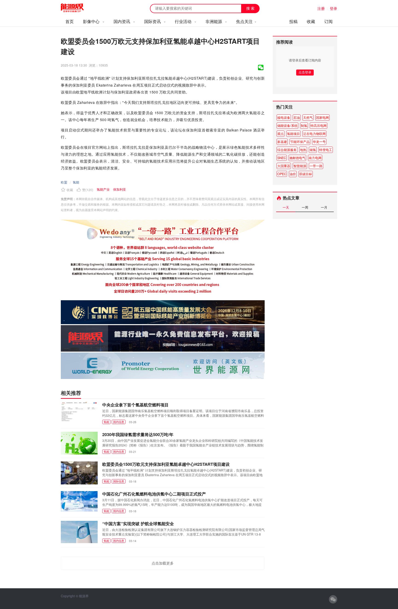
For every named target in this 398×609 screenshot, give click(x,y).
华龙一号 (319, 141)
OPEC (281, 174)
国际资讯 (153, 21)
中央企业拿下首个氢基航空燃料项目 (135, 405)
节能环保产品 (300, 141)
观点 (280, 133)
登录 (333, 8)
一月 (324, 207)
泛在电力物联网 (314, 133)
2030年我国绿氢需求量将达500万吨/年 (137, 434)
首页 (69, 21)
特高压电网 (318, 125)
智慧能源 (299, 165)
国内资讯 (122, 21)
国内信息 (118, 422)
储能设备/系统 (287, 125)
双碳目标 (305, 174)
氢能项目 (293, 133)
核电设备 (283, 117)
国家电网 (322, 117)
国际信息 (118, 481)
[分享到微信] (260, 67)
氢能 (76, 182)
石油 (296, 117)
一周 (305, 207)
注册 (321, 8)
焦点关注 (244, 21)
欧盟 (64, 182)
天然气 (308, 117)
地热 (303, 149)
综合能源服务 (287, 149)
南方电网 (315, 157)
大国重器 (283, 165)
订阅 (328, 21)
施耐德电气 (297, 157)
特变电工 (325, 149)
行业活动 (184, 21)
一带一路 (316, 165)
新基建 (282, 141)
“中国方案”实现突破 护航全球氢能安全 (138, 524)
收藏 (311, 21)
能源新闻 (76, 8)
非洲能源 (214, 21)
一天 (286, 207)
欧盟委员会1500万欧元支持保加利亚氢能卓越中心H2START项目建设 (166, 464)
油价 (293, 174)
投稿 (293, 21)
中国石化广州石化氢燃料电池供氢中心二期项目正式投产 (154, 494)
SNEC (281, 157)
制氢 (304, 125)
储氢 (313, 149)
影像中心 (92, 21)
